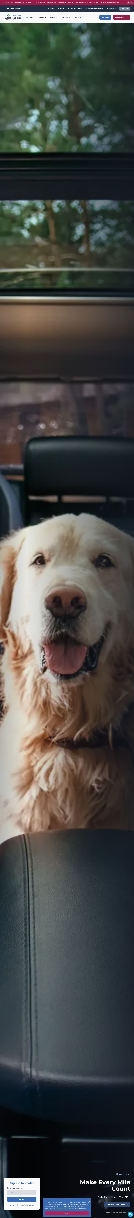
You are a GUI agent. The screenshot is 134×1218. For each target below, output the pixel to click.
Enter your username (16, 1188)
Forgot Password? (25, 1205)
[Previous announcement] (128, 2)
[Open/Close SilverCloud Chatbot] (130, 1214)
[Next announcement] (131, 2)
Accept (67, 1213)
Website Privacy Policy (64, 1208)
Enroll (12, 1205)
